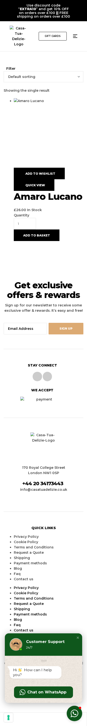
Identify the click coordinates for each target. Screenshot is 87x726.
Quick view (35, 185)
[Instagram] (47, 376)
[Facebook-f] (37, 376)
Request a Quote (29, 552)
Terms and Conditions (34, 547)
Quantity (21, 215)
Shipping (22, 558)
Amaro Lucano (48, 196)
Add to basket (36, 235)
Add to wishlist (40, 173)
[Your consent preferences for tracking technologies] (8, 717)
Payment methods (30, 563)
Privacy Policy (26, 536)
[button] (53, 36)
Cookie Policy (26, 542)
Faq (17, 574)
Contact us (23, 579)
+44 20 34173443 (42, 483)
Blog (18, 568)
